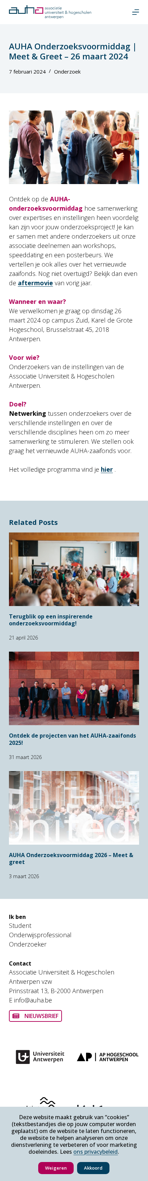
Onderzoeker (27, 944)
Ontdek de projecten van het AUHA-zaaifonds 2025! (72, 739)
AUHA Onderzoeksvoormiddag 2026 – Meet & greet (71, 858)
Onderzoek (67, 71)
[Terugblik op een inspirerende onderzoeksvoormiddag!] (74, 569)
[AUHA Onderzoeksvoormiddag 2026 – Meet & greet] (74, 808)
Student (20, 925)
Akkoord (93, 1168)
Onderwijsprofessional (40, 935)
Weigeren (56, 1168)
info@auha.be (33, 1000)
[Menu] (135, 12)
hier (107, 469)
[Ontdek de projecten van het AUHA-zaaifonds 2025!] (74, 688)
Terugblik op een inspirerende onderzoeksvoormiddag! (51, 620)
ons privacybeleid (95, 1151)
